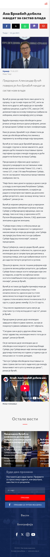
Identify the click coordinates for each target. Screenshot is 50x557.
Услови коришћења (18, 551)
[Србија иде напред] (6, 4)
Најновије (6, 71)
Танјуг (5, 33)
